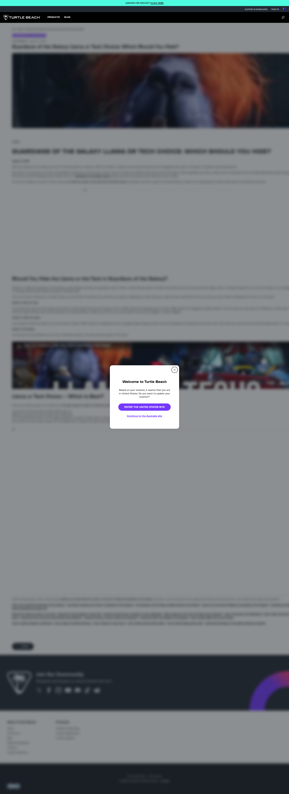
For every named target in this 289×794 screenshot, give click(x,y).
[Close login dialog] (172, 466)
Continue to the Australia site (144, 416)
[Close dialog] (175, 370)
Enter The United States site (144, 407)
